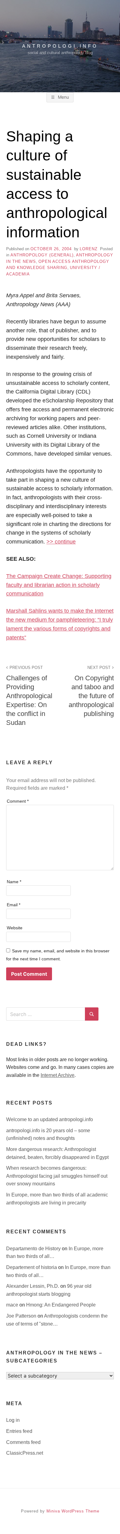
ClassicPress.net (24, 1453)
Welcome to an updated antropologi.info (49, 1119)
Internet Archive (57, 1075)
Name (14, 881)
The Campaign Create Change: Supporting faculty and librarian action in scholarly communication (58, 585)
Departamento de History (34, 1248)
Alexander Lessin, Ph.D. (33, 1286)
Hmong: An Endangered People (61, 1304)
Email (13, 904)
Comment (18, 801)
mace (12, 1304)
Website (14, 927)
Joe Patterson (22, 1316)
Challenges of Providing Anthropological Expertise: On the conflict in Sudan (29, 696)
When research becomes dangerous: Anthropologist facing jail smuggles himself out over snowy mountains (56, 1175)
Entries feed (19, 1431)
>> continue (61, 542)
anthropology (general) (42, 255)
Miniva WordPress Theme (72, 1511)
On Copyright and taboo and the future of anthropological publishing (91, 691)
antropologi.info (60, 46)
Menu (63, 97)
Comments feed (23, 1442)
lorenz (89, 249)
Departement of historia (32, 1267)
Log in (13, 1420)
